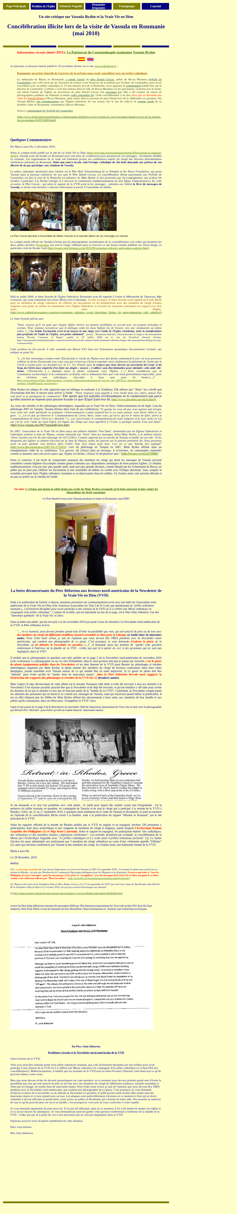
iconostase (43, 244)
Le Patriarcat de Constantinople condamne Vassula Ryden (111, 52)
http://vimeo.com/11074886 (139, 453)
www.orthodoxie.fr (105, 66)
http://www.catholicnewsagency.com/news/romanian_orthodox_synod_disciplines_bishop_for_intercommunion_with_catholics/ (86, 312)
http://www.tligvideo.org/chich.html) (133, 399)
